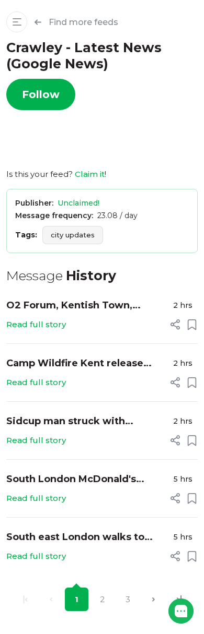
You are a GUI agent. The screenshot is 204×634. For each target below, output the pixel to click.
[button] (181, 611)
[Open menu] (16, 21)
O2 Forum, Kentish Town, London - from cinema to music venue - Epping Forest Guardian (85, 306)
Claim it (90, 174)
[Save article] (192, 324)
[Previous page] (51, 599)
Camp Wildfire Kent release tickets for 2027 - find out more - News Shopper (85, 363)
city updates (73, 235)
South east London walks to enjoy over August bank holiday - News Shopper (85, 537)
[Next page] (153, 599)
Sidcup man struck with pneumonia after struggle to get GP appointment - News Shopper (87, 421)
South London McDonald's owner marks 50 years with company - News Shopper (74, 479)
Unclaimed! (78, 203)
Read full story (36, 324)
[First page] (25, 599)
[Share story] (175, 324)
